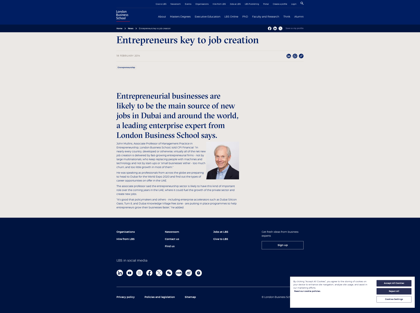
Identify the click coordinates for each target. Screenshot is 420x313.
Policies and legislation (160, 297)
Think (286, 16)
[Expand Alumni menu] (305, 16)
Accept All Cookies (394, 283)
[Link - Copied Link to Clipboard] (301, 56)
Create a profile (280, 4)
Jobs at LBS (235, 4)
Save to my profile (295, 28)
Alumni (299, 16)
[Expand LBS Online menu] (240, 16)
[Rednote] (179, 273)
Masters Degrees (180, 16)
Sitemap (190, 297)
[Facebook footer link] (149, 273)
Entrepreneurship (126, 67)
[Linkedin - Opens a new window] (275, 28)
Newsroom (175, 4)
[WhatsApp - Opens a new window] (295, 56)
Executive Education (207, 16)
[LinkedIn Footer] (119, 273)
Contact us (172, 239)
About (162, 16)
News (130, 28)
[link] (283, 245)
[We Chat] (169, 273)
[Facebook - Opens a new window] (270, 28)
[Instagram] (139, 273)
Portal (266, 4)
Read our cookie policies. (307, 291)
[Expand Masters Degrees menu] (192, 16)
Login (293, 4)
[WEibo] (188, 273)
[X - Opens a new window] (280, 28)
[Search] (302, 3)
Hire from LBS (219, 4)
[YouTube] (129, 273)
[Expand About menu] (168, 16)
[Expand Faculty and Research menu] (281, 16)
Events (188, 4)
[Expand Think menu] (292, 16)
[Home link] (122, 16)
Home (119, 28)
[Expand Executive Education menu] (222, 16)
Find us (170, 246)
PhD (245, 16)
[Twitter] (159, 273)
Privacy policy (125, 297)
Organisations (202, 4)
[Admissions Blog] (198, 273)
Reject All (394, 291)
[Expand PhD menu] (250, 16)
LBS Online (231, 16)
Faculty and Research (265, 16)
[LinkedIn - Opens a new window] (288, 56)
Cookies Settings (394, 299)
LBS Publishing (252, 4)
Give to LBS (161, 4)
